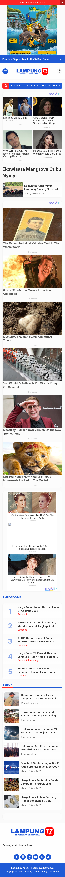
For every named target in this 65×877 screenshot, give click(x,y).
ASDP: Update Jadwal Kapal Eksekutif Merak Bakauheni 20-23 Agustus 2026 (39, 641)
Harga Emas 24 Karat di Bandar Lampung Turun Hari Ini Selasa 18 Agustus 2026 (38, 657)
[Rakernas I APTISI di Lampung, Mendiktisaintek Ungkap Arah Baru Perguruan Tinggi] (11, 750)
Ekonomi (22, 614)
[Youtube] (35, 857)
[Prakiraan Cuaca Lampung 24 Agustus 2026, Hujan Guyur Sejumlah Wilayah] (11, 733)
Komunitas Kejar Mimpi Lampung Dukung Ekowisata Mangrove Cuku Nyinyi (42, 189)
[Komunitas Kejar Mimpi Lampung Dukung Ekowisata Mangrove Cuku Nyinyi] (13, 189)
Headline (16, 85)
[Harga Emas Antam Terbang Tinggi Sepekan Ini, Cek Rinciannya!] (11, 801)
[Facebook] (17, 857)
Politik (56, 85)
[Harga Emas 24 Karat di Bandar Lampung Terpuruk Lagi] (11, 784)
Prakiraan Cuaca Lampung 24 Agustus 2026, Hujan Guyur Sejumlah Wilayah (39, 732)
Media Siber (26, 845)
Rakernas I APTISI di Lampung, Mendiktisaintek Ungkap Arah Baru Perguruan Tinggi (37, 626)
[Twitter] (42, 857)
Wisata (46, 85)
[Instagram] (23, 857)
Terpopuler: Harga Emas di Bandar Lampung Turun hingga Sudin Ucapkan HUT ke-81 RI (40, 715)
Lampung (22, 630)
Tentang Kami (9, 845)
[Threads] (29, 857)
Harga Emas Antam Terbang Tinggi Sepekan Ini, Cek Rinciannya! (38, 801)
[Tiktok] (48, 857)
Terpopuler (31, 85)
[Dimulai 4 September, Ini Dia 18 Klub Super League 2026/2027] (11, 767)
